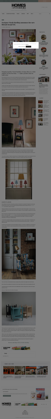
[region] (26, 45)
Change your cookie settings (21, 46)
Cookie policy (27, 44)
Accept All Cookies (28, 46)
